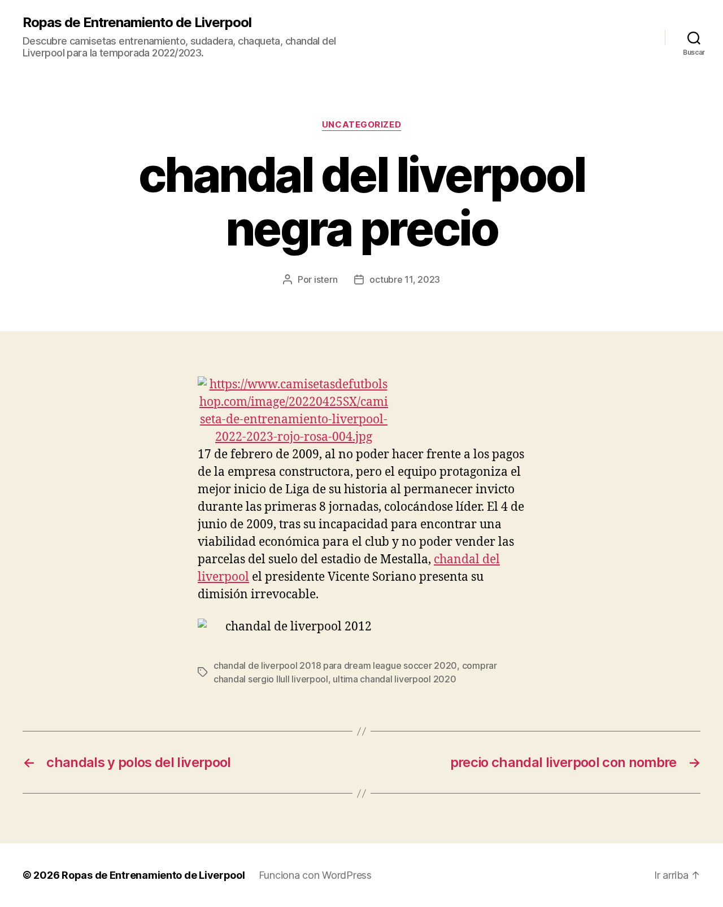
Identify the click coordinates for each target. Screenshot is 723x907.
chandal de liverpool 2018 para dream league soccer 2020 (335, 665)
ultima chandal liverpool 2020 (394, 679)
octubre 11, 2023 (404, 279)
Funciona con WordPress (315, 875)
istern (325, 279)
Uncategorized (361, 125)
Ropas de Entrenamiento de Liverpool (137, 22)
